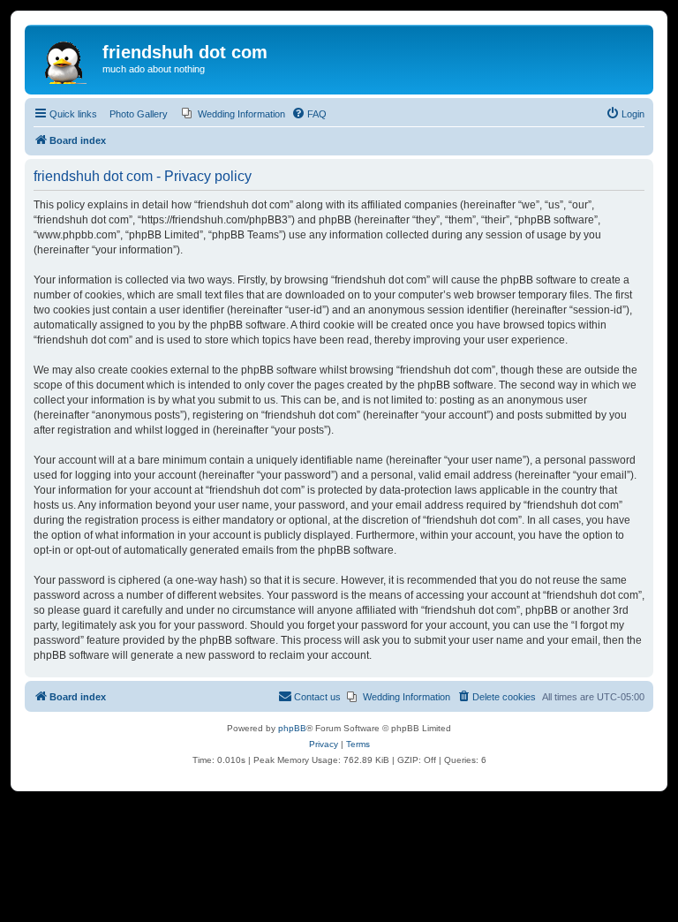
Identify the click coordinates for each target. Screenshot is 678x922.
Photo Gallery (138, 114)
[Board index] (65, 57)
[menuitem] (233, 114)
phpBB (292, 728)
